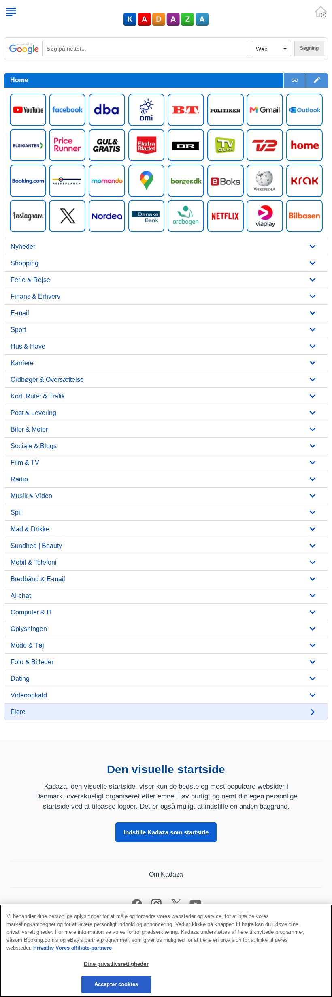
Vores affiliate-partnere (83, 948)
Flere (18, 711)
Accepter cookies (116, 984)
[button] (317, 80)
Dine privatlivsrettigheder (116, 964)
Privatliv (43, 948)
